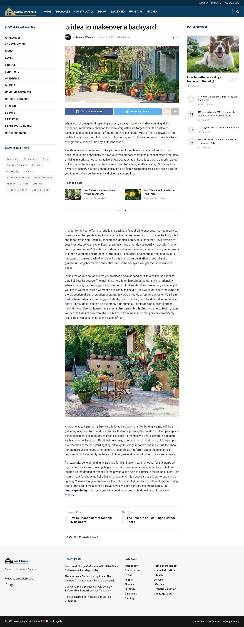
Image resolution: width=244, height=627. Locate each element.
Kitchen (151, 11)
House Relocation (17, 99)
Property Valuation (19, 126)
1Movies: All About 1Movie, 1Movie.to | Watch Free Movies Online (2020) (217, 113)
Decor (102, 11)
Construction (84, 11)
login (75, 537)
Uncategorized (15, 133)
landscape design (76, 490)
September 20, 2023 (95, 198)
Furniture (136, 11)
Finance (10, 65)
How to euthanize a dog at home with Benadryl (205, 79)
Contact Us (215, 3)
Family (9, 58)
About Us (203, 3)
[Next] (125, 210)
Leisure (10, 112)
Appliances (62, 11)
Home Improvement (18, 92)
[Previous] (118, 210)
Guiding (10, 85)
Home (47, 11)
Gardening (117, 11)
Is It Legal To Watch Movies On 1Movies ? (218, 127)
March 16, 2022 (106, 37)
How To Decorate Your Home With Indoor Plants (99, 192)
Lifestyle (11, 119)
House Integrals (21, 621)
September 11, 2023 (155, 198)
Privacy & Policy (231, 3)
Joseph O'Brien (84, 37)
